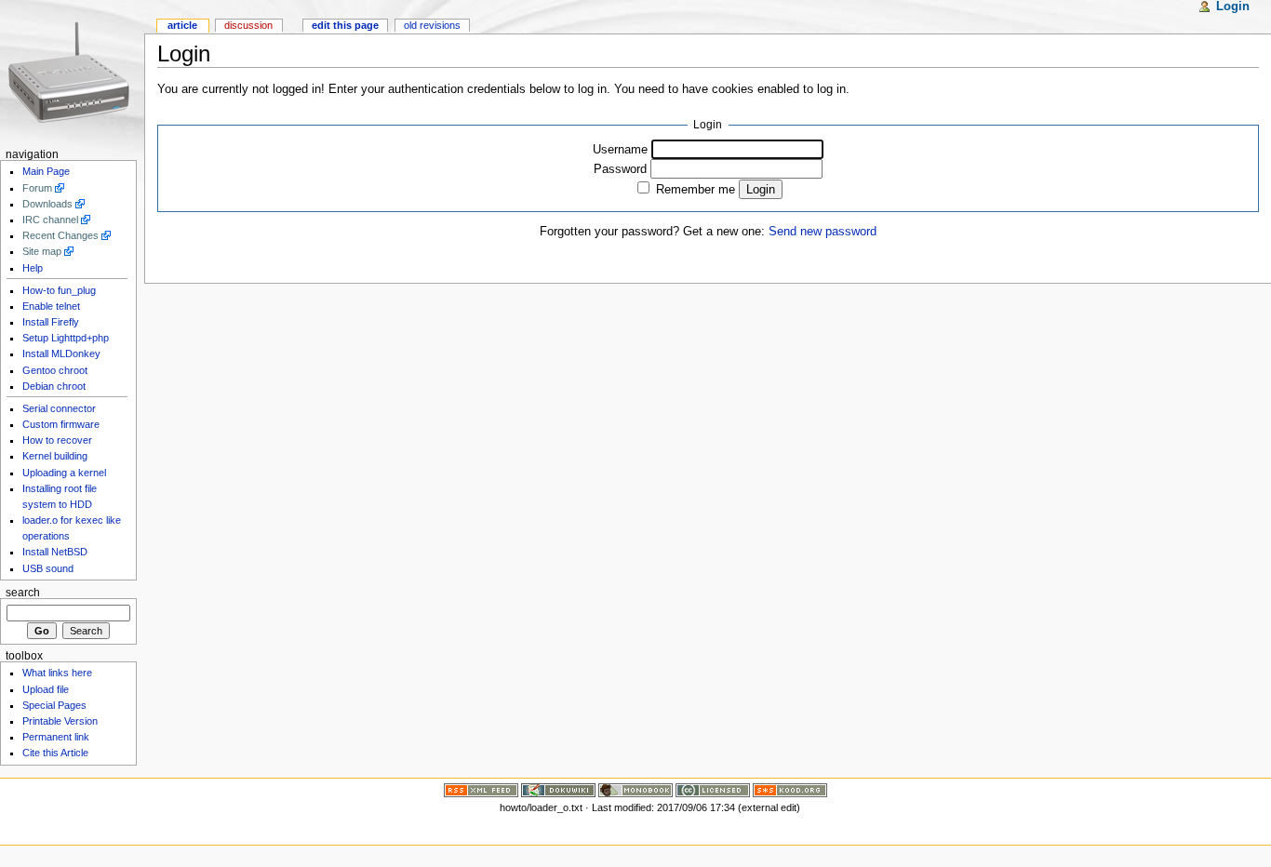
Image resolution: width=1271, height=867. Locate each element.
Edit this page (345, 25)
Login (1233, 6)
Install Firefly (50, 321)
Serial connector (59, 408)
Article (182, 25)
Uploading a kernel (64, 472)
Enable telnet (51, 306)
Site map (41, 251)
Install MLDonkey (61, 353)
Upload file (45, 689)
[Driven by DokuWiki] (558, 788)
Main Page (46, 171)
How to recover (57, 440)
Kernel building (54, 455)
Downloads (47, 203)
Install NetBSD (54, 551)
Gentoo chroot (54, 370)
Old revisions (432, 25)
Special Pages (54, 705)
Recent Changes (60, 235)
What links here (57, 672)
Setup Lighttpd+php (65, 337)
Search (23, 592)
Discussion (248, 25)
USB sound (48, 568)
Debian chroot (54, 386)
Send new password (822, 231)
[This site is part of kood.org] (790, 788)
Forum (37, 187)
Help (32, 267)
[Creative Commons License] (713, 788)
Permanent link (55, 736)
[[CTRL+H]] (72, 72)
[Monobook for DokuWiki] (635, 788)
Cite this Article (55, 752)
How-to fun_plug (59, 290)
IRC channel (50, 219)
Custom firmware (61, 424)
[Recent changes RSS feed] (481, 788)
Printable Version (60, 721)
